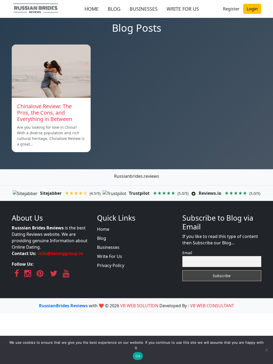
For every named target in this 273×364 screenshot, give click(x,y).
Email (187, 252)
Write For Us (109, 256)
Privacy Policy (110, 265)
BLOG (114, 9)
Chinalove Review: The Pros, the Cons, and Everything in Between (44, 113)
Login (252, 9)
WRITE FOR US (183, 9)
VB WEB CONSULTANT (212, 306)
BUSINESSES (144, 9)
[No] (266, 350)
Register (231, 9)
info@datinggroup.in (60, 253)
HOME (92, 9)
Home (103, 229)
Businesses (108, 247)
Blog (101, 238)
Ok (137, 356)
